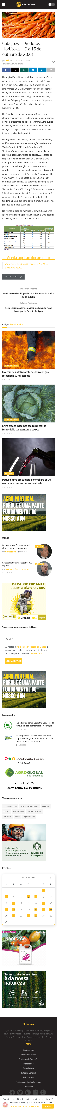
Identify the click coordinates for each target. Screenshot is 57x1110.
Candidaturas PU (10, 806)
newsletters (36, 653)
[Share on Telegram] (33, 70)
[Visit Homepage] (26, 4)
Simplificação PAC (35, 811)
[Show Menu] (3, 4)
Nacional (9, 473)
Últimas (39, 546)
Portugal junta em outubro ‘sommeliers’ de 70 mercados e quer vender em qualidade (26, 481)
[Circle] (29, 1092)
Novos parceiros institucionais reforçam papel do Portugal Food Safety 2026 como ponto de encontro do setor (34, 738)
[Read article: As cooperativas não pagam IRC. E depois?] (44, 568)
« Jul (6, 878)
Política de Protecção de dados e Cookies (21, 1106)
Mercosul (45, 806)
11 (14, 903)
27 (28, 915)
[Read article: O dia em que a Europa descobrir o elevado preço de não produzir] (44, 551)
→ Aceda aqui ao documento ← (28, 257)
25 (14, 915)
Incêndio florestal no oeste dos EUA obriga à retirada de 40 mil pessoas (25, 374)
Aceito (48, 1106)
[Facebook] (13, 1092)
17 (6, 909)
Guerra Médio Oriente (29, 806)
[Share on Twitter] (15, 70)
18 (14, 909)
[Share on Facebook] (6, 70)
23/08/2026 (8, 487)
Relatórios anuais (28, 1054)
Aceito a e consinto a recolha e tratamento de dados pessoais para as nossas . (26, 650)
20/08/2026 (21, 729)
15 (43, 903)
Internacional (11, 366)
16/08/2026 (8, 572)
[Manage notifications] (5, 1104)
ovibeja (6, 811)
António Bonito (10, 552)
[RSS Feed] (44, 1092)
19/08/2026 (21, 745)
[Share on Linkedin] (42, 70)
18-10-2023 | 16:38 (22, 60)
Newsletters (28, 1068)
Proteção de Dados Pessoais (28, 1081)
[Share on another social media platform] (51, 70)
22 (43, 909)
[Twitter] (21, 1092)
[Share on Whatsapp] (24, 70)
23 (51, 909)
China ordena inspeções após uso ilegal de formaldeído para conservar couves (24, 427)
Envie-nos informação (28, 1059)
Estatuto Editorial (28, 1072)
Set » (51, 878)
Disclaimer (28, 1086)
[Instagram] (36, 1092)
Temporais (8, 816)
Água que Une (29, 816)
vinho (17, 816)
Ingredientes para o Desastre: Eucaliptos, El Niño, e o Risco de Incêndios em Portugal (35, 724)
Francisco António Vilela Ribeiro (17, 569)
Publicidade (29, 1063)
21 (36, 909)
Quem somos (28, 1049)
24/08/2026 (8, 380)
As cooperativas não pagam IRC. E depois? (17, 564)
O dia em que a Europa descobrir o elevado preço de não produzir (17, 547)
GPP (7, 60)
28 (36, 915)
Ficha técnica (28, 1077)
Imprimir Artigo (12, 277)
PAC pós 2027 (18, 811)
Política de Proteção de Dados (31, 646)
